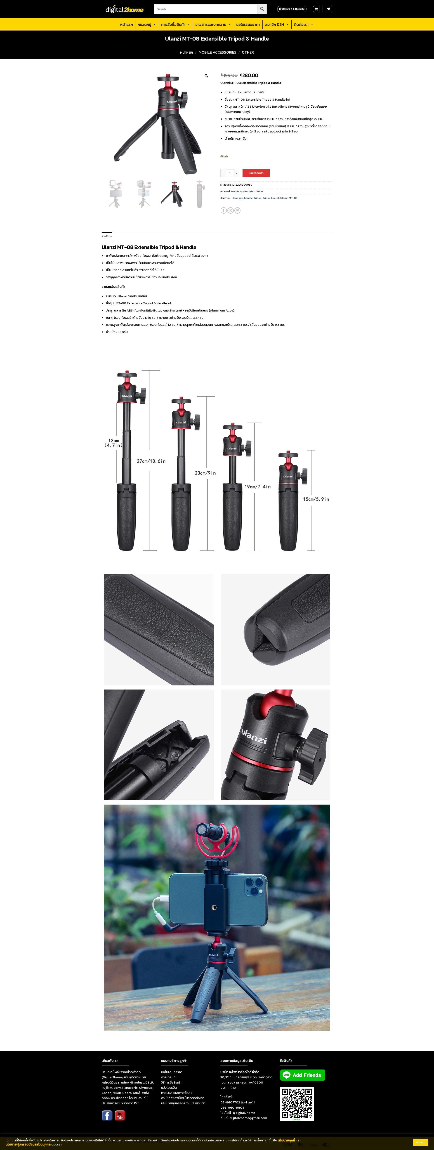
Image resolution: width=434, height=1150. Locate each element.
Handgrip (237, 198)
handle (248, 198)
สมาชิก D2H (274, 24)
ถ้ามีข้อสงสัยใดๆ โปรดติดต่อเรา (182, 1098)
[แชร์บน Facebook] (224, 210)
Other (248, 52)
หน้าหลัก (186, 52)
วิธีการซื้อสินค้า (171, 1082)
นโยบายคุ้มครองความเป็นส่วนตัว (183, 1103)
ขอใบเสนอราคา (248, 24)
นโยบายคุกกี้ (286, 1140)
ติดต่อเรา (301, 24)
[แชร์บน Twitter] (237, 210)
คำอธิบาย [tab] (107, 236)
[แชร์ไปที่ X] (230, 210)
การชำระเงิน (169, 1077)
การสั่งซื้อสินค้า (173, 24)
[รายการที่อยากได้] (329, 9)
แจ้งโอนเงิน (169, 1087)
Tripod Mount (271, 198)
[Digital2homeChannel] (120, 1118)
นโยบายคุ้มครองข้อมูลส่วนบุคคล (28, 1144)
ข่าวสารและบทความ (210, 24)
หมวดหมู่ (144, 24)
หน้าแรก (126, 24)
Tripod (258, 198)
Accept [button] (421, 1142)
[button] (316, 9)
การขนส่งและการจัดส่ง (176, 1092)
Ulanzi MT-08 (288, 198)
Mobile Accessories (217, 52)
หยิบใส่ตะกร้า (256, 173)
